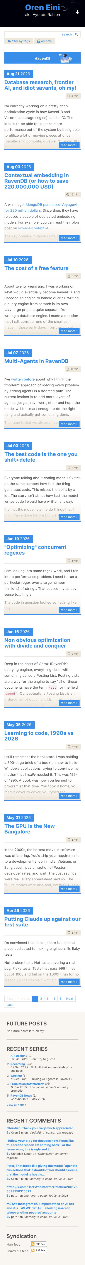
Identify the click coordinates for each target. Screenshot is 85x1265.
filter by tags (20, 41)
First (10, 998)
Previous (23, 998)
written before (23, 379)
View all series (16, 1105)
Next (69, 998)
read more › (69, 145)
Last (10, 1004)
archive (46, 41)
